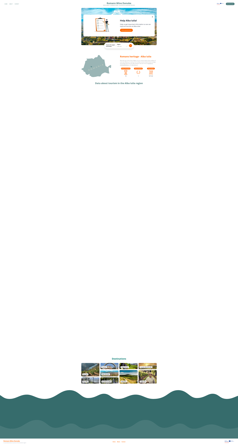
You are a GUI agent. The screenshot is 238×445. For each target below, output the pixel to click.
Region (118, 44)
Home (5, 4)
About (11, 4)
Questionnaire (230, 4)
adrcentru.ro (135, 65)
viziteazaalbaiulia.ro (124, 65)
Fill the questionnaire (126, 30)
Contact (17, 4)
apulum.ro (150, 63)
